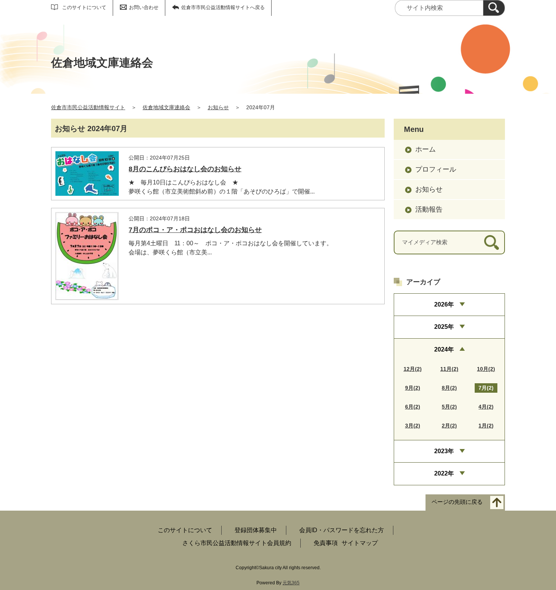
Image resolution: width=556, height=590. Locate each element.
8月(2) (449, 388)
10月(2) (486, 369)
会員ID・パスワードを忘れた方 (341, 530)
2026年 (444, 304)
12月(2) (413, 369)
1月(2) (486, 426)
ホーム (425, 149)
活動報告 (429, 209)
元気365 (291, 582)
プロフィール (435, 169)
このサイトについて (84, 7)
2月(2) (449, 426)
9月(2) (412, 388)
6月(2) (412, 407)
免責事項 (326, 543)
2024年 (444, 349)
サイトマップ (360, 543)
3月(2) (412, 426)
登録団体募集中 (256, 530)
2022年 (444, 473)
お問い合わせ (143, 7)
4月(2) (486, 407)
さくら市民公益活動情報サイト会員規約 (236, 543)
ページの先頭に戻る (457, 502)
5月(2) (449, 407)
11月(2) (449, 369)
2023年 (444, 451)
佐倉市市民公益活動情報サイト (88, 107)
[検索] (494, 8)
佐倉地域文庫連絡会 (166, 107)
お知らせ (218, 107)
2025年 (444, 327)
